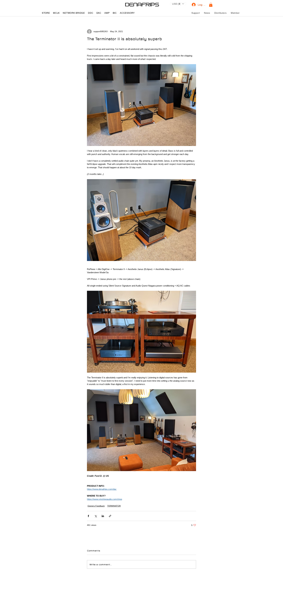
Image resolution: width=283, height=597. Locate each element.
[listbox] (178, 3)
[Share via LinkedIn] (102, 516)
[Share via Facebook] (88, 516)
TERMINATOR (114, 506)
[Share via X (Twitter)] (95, 516)
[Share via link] (110, 516)
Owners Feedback (96, 506)
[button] (178, 3)
